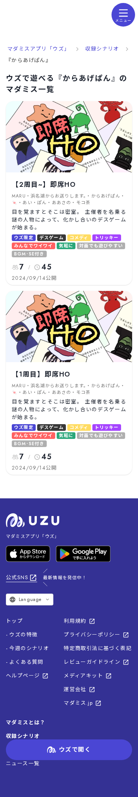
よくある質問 (26, 662)
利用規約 (75, 621)
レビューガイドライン (92, 662)
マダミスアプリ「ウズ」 (38, 48)
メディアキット (83, 675)
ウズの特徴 (23, 634)
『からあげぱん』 (28, 60)
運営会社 (75, 689)
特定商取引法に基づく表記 (98, 648)
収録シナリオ (102, 48)
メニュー (123, 20)
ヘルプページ (23, 675)
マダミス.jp (78, 703)
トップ (14, 621)
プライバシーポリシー (92, 634)
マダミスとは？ (26, 722)
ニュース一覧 (22, 763)
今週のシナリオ (29, 648)
